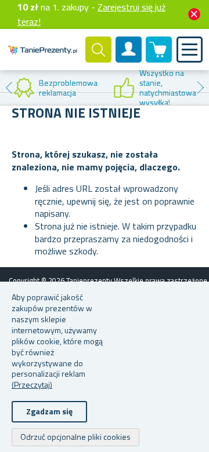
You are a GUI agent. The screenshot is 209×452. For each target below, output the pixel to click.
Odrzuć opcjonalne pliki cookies (75, 437)
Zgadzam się (49, 411)
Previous (8, 87)
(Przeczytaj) (32, 384)
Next (200, 87)
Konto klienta (129, 59)
